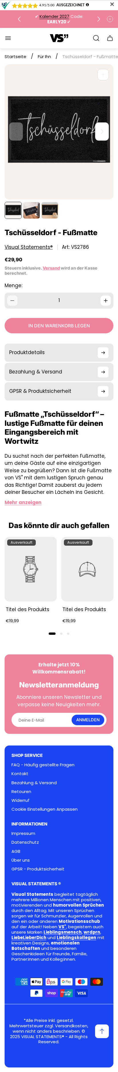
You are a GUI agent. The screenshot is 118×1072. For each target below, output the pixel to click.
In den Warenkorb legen (59, 325)
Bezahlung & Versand (34, 783)
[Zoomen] (103, 74)
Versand (51, 268)
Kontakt (19, 774)
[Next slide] (98, 19)
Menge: (13, 285)
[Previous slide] (19, 19)
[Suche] (96, 38)
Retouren (21, 791)
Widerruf (20, 800)
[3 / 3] (49, 210)
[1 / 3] (13, 210)
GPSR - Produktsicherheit (37, 869)
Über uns (20, 860)
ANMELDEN (88, 719)
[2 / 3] (31, 210)
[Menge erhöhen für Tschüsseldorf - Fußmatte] (105, 300)
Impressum (23, 833)
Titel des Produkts (27, 609)
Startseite (15, 56)
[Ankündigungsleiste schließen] (110, 19)
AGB (15, 851)
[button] (52, 633)
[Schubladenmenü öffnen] (8, 38)
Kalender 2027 (54, 16)
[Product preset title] (31, 569)
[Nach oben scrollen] (102, 1031)
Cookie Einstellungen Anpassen (44, 809)
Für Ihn (44, 56)
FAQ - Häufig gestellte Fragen (42, 765)
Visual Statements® (29, 247)
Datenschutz (25, 842)
